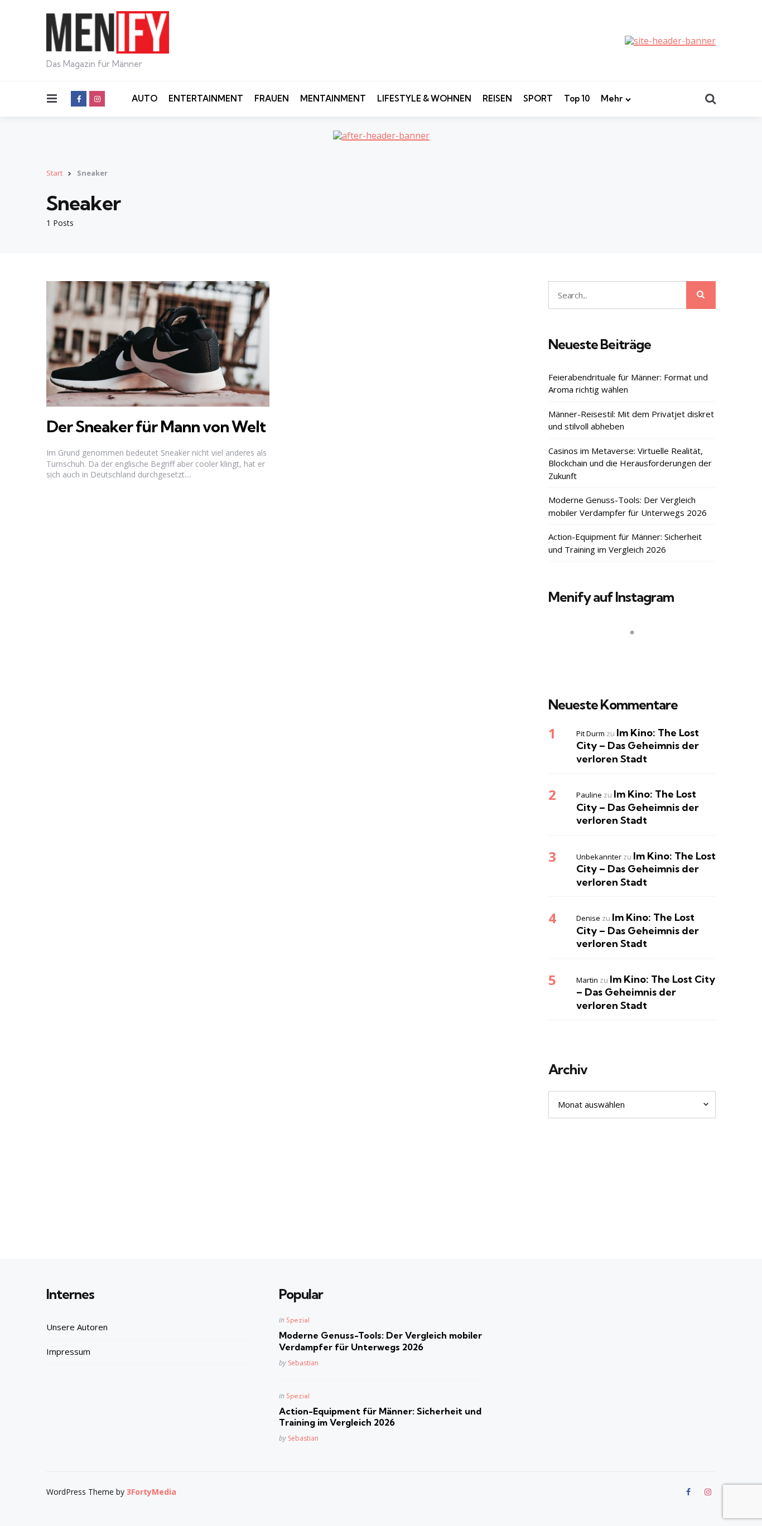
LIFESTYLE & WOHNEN (424, 98)
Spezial (298, 1320)
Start (54, 173)
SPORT (538, 98)
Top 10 (577, 98)
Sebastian (303, 1363)
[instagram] (97, 99)
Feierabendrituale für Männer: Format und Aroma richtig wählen (628, 383)
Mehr (612, 98)
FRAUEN (271, 98)
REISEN (497, 98)
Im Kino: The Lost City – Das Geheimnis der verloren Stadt (637, 745)
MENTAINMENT (333, 98)
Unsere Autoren (77, 1326)
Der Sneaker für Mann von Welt (156, 426)
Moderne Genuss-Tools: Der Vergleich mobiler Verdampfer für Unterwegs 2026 (627, 506)
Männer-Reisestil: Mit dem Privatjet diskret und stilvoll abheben (631, 420)
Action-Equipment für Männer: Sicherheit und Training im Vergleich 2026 (625, 543)
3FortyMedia (151, 1491)
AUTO (144, 98)
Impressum (68, 1351)
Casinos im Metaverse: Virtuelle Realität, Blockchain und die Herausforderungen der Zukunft (630, 463)
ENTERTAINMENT (205, 98)
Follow (635, 654)
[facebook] (78, 99)
